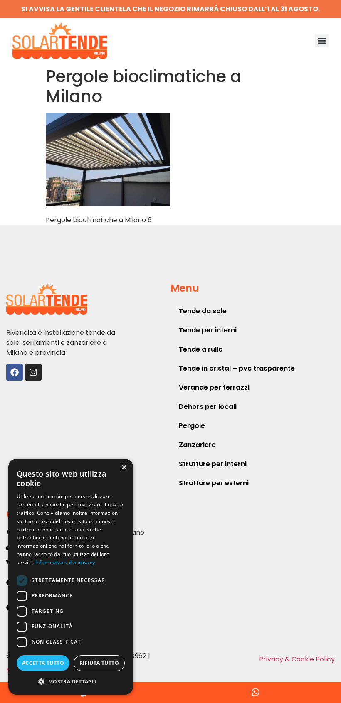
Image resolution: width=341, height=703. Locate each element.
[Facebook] (14, 372)
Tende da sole (203, 311)
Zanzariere (197, 445)
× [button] (124, 468)
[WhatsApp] (255, 692)
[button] (322, 40)
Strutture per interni (213, 464)
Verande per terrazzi (214, 387)
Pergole (192, 425)
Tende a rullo (201, 349)
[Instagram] (33, 372)
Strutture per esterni (214, 483)
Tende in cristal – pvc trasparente (237, 368)
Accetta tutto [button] (43, 662)
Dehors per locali (208, 406)
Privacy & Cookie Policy (297, 659)
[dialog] (70, 577)
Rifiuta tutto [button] (99, 662)
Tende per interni (208, 330)
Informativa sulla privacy (65, 562)
